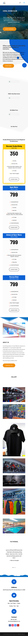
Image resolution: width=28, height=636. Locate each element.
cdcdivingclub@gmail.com (14, 621)
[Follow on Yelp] (18, 625)
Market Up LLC (21, 634)
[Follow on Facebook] (10, 625)
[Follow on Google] (15, 625)
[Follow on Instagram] (13, 625)
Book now (8, 65)
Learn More (14, 179)
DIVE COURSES (10, 29)
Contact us (9, 365)
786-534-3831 (14, 619)
